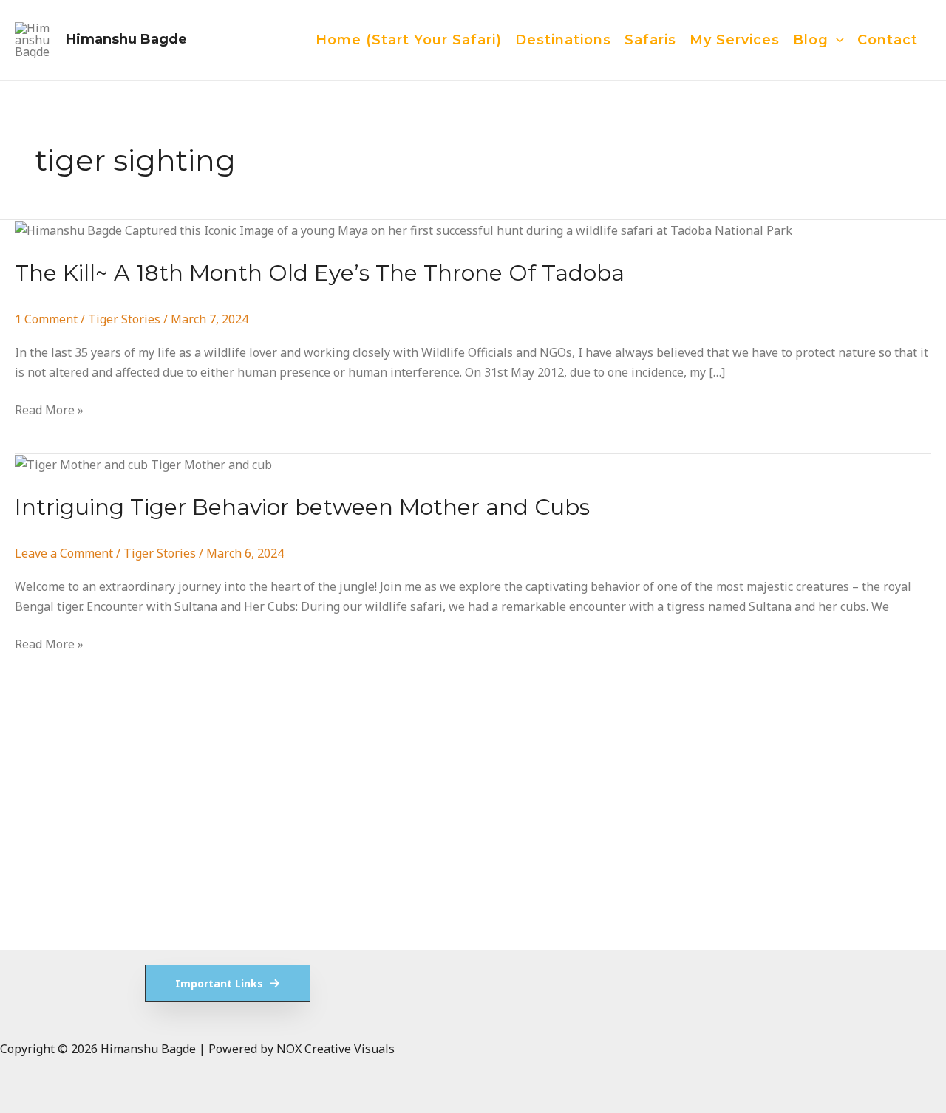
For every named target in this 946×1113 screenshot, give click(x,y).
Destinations (563, 40)
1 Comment (46, 319)
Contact (887, 40)
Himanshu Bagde (126, 39)
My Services (735, 40)
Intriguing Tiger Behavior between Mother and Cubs (302, 507)
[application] (836, 40)
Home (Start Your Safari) (409, 40)
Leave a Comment (64, 553)
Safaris (650, 40)
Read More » (49, 410)
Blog (810, 40)
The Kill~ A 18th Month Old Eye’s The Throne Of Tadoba (320, 273)
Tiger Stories (124, 319)
